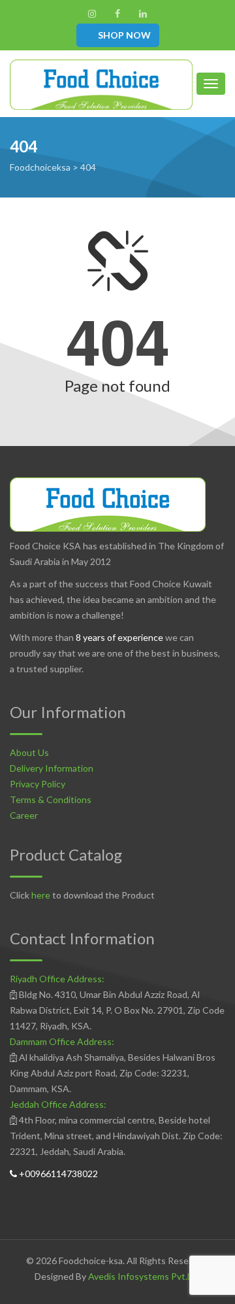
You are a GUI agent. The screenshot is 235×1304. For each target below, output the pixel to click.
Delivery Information (51, 768)
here (40, 895)
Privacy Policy (37, 783)
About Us (29, 752)
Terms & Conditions (50, 799)
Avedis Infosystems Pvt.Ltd (144, 1276)
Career (24, 815)
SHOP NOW (123, 35)
